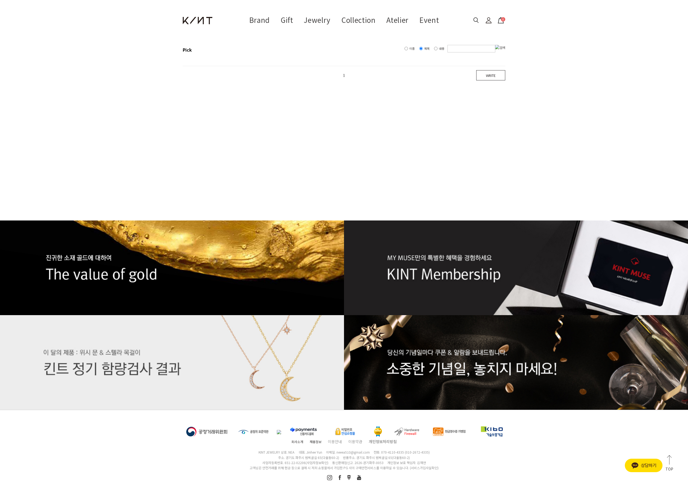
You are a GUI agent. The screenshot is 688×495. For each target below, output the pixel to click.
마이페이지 (488, 20)
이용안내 (335, 441)
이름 (412, 48)
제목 (427, 48)
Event (429, 20)
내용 (441, 48)
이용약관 (355, 441)
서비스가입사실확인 (424, 467)
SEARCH (475, 20)
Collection (358, 20)
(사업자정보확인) (317, 462)
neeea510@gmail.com (353, 452)
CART (500, 18)
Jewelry (317, 20)
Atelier (397, 20)
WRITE (491, 75)
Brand (259, 20)
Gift (287, 20)
